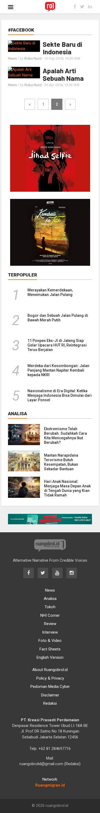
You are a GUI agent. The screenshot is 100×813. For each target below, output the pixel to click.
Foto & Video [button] (50, 640)
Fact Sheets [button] (50, 649)
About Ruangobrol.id (50, 669)
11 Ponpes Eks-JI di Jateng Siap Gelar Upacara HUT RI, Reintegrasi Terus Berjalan (57, 345)
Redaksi (50, 703)
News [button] (50, 590)
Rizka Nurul (33, 58)
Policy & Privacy (50, 678)
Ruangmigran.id (50, 785)
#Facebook (21, 30)
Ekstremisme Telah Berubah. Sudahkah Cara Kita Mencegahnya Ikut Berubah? (65, 436)
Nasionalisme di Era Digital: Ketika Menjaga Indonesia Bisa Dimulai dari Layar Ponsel (59, 395)
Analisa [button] (50, 598)
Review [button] (50, 623)
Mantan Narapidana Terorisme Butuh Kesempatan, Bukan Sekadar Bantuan (61, 462)
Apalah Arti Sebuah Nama (63, 74)
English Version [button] (50, 657)
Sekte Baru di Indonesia (62, 48)
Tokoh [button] (50, 606)
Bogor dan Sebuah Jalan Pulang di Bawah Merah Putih (57, 317)
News (12, 58)
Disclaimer (50, 695)
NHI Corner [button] (50, 615)
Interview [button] (50, 632)
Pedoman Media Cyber (50, 686)
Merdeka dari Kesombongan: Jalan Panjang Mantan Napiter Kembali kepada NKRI (58, 370)
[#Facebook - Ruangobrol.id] (50, 6)
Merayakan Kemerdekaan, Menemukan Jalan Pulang (50, 292)
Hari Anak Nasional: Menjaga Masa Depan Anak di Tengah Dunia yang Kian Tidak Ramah (67, 488)
